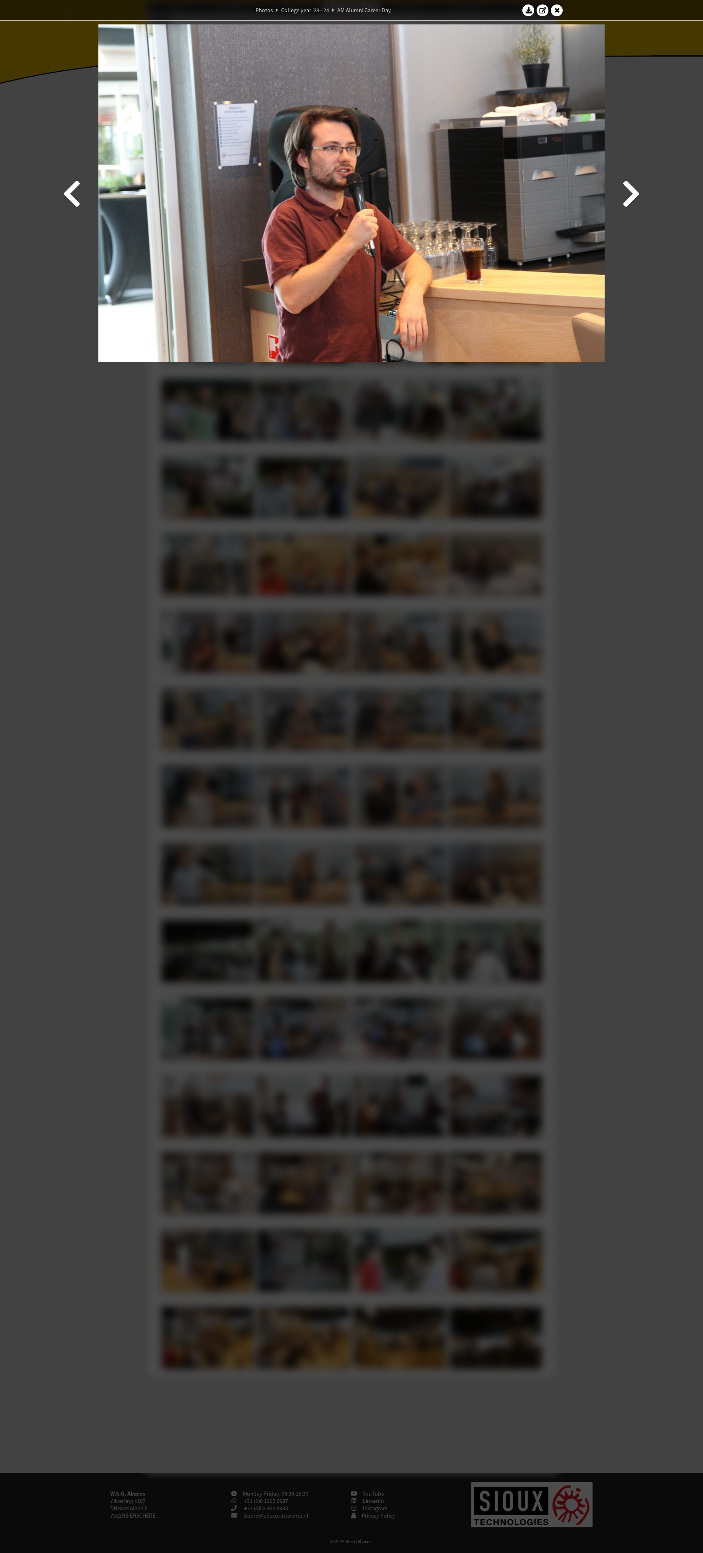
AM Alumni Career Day (364, 10)
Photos (264, 10)
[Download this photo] (528, 10)
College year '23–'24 (305, 10)
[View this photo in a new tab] (543, 10)
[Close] (557, 10)
